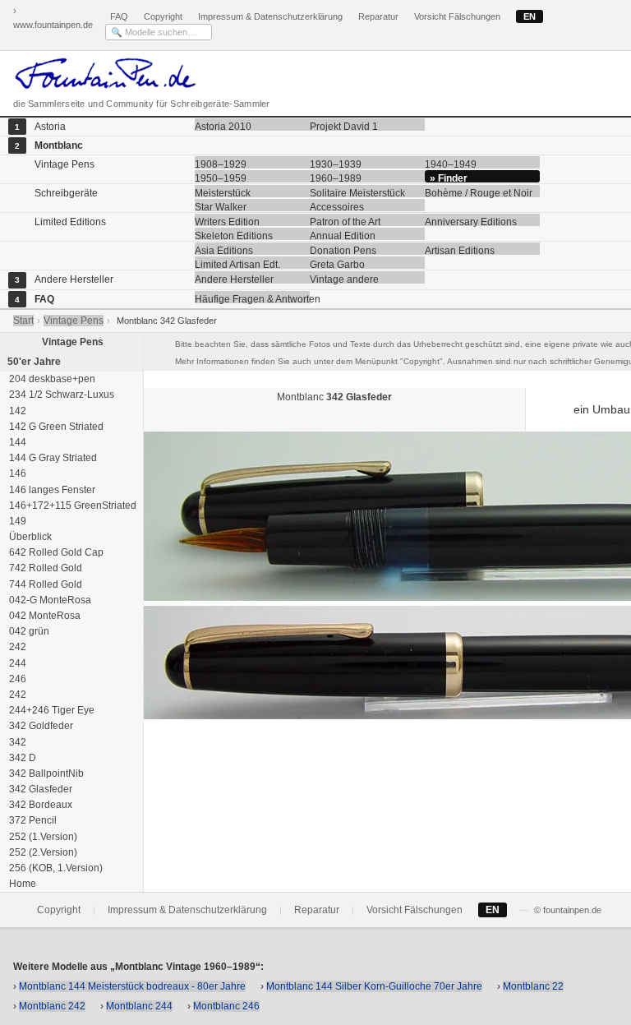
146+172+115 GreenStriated (71, 505)
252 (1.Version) (42, 837)
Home (21, 883)
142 (16, 411)
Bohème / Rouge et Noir (478, 192)
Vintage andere (344, 279)
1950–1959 (220, 177)
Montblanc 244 (139, 1006)
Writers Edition (227, 221)
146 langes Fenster (51, 490)
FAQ (119, 16)
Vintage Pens (74, 320)
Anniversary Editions (471, 221)
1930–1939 (336, 164)
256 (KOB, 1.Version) (55, 868)
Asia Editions (224, 250)
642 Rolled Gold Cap (55, 552)
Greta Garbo (337, 264)
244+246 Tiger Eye (50, 710)
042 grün (28, 631)
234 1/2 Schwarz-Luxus (60, 394)
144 (16, 442)
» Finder (448, 177)
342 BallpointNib (45, 773)
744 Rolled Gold (44, 584)
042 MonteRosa (44, 615)
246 (16, 679)
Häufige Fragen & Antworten (252, 298)
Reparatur (378, 16)
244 (16, 663)
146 (16, 473)
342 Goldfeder (40, 726)
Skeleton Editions (234, 235)
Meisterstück (223, 192)
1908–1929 (220, 164)
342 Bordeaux (39, 804)
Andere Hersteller (234, 279)
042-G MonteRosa (49, 600)
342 (16, 742)
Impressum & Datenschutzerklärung (270, 16)
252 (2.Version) (42, 852)
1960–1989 (336, 177)
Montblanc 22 (533, 986)
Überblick (29, 537)
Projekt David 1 (344, 126)
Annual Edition (342, 235)
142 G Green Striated (55, 426)
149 (16, 521)
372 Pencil (32, 820)
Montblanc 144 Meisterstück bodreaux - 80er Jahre (132, 986)
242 (16, 647)
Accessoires (337, 206)
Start (23, 320)
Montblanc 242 (52, 1006)
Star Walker (220, 206)
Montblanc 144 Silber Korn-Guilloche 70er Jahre (374, 986)
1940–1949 (451, 164)
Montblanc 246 (226, 1006)
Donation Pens (343, 250)
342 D (21, 758)
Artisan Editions (460, 250)
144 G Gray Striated (52, 458)
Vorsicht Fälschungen (457, 16)
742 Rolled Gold (44, 568)
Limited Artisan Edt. (237, 264)
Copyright (163, 16)
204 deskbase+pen (51, 379)
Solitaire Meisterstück (357, 192)
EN (529, 16)
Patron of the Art (345, 221)
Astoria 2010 (223, 126)
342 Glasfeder (39, 789)
